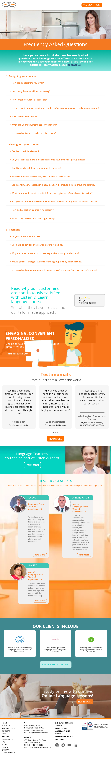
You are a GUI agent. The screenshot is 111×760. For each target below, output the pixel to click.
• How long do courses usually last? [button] (28, 99)
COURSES (6, 731)
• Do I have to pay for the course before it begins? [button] (36, 244)
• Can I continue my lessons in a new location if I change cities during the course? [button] (52, 184)
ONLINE (5, 734)
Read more (55, 438)
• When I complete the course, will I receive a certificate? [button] (40, 176)
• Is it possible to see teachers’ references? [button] (33, 133)
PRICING (5, 736)
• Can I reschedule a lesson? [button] (24, 151)
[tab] (55, 83)
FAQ (3, 742)
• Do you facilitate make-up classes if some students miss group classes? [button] (48, 159)
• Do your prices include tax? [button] (25, 236)
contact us (74, 64)
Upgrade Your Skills (91, 5)
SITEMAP (5, 750)
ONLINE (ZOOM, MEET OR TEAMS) (65, 737)
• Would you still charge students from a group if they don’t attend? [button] (46, 261)
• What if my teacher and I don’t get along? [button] (32, 218)
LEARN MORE (32, 465)
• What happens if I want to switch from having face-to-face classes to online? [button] (51, 193)
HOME (4, 723)
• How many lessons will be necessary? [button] (30, 91)
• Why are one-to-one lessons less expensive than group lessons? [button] (44, 253)
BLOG (4, 744)
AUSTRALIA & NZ (62, 731)
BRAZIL (58, 734)
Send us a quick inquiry (18, 354)
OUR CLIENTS (7, 739)
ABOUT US (6, 725)
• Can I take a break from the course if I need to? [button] (35, 168)
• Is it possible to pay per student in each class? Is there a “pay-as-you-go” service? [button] (53, 270)
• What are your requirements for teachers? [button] (33, 124)
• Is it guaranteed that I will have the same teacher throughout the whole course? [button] (53, 201)
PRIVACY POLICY (8, 752)
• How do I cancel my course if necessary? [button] (32, 209)
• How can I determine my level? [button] (27, 82)
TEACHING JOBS (8, 728)
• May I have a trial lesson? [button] (24, 116)
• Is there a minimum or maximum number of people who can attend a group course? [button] (54, 108)
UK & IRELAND (61, 728)
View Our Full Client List (56, 664)
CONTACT (6, 747)
